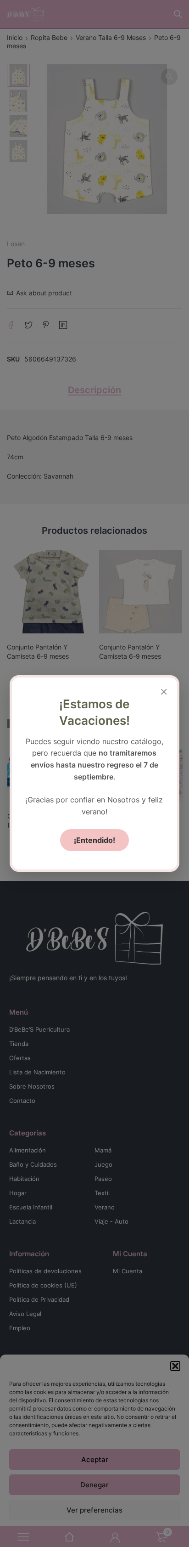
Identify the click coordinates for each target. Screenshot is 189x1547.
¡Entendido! (94, 840)
